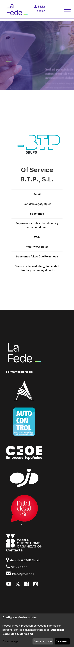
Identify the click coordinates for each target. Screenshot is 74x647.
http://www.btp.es (37, 246)
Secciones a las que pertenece (37, 256)
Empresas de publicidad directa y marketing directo (37, 225)
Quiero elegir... (11, 641)
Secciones (37, 213)
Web (37, 237)
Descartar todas (42, 641)
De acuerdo (62, 641)
